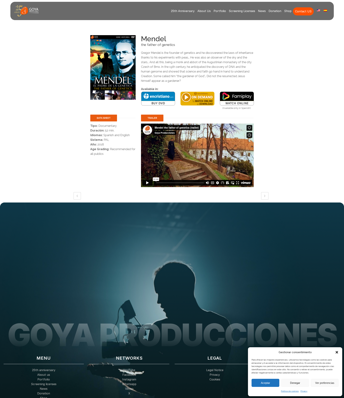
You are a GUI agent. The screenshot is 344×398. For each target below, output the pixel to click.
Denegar (295, 382)
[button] (337, 352)
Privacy (303, 391)
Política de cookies (290, 391)
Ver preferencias (324, 382)
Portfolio (220, 11)
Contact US (303, 11)
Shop (288, 11)
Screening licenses (242, 11)
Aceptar (265, 382)
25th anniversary (183, 11)
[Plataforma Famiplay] (237, 98)
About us (204, 11)
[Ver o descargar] (197, 98)
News (262, 11)
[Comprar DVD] (158, 98)
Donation (275, 11)
